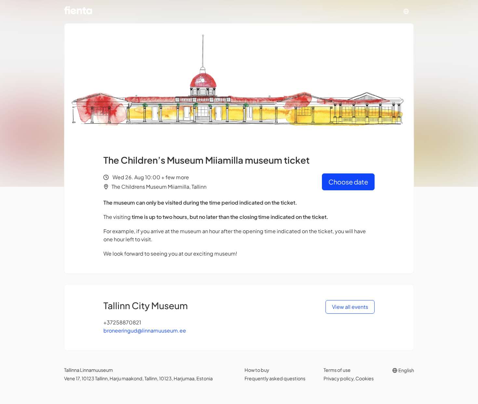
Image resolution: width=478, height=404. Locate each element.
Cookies (364, 378)
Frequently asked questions (275, 378)
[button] (406, 11)
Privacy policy (338, 378)
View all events (350, 306)
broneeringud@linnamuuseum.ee (144, 330)
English (406, 370)
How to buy (257, 370)
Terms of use (337, 370)
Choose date (348, 182)
